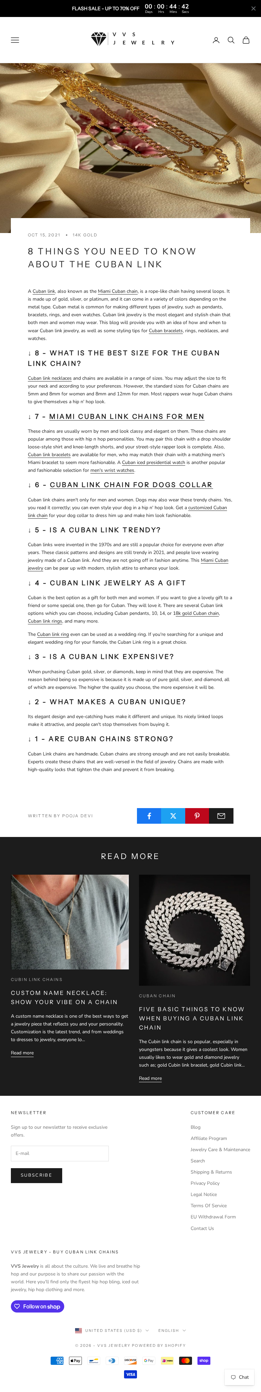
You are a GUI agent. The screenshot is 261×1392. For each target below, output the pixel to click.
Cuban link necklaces (50, 378)
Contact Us (202, 1228)
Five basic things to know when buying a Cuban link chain (192, 1018)
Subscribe (36, 1175)
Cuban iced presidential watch (153, 462)
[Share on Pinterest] (197, 815)
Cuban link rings (45, 621)
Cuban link (44, 291)
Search (198, 1161)
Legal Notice (204, 1194)
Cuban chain (157, 995)
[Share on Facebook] (149, 815)
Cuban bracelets (166, 330)
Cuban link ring (53, 634)
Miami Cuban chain (118, 291)
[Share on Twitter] (173, 815)
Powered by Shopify (159, 1345)
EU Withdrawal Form (213, 1217)
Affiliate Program (209, 1138)
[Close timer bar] (253, 8)
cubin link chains (37, 979)
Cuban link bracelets (49, 454)
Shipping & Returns (211, 1172)
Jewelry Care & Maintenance (220, 1149)
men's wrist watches (112, 470)
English (168, 1330)
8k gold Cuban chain (197, 613)
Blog (196, 1127)
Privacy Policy (205, 1183)
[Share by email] (221, 815)
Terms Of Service (209, 1205)
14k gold (85, 234)
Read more (22, 1053)
